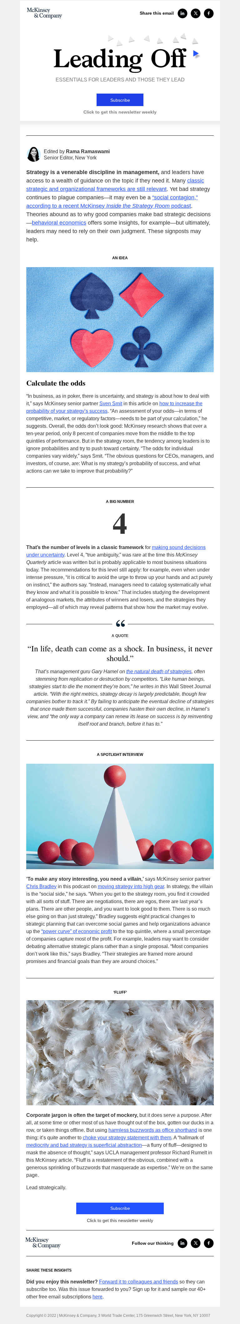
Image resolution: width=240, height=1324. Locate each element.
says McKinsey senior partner (118, 879)
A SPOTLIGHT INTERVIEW (120, 754)
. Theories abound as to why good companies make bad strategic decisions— (118, 214)
